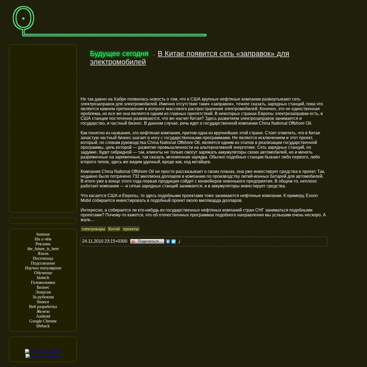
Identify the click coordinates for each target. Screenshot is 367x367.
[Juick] (179, 241)
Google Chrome (43, 321)
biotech (43, 277)
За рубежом (43, 297)
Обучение (43, 272)
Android (43, 316)
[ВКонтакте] (168, 241)
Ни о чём (43, 239)
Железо (43, 311)
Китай (114, 229)
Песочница (43, 258)
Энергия (43, 292)
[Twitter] (174, 241)
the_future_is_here (43, 248)
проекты (131, 229)
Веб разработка (43, 306)
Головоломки (43, 282)
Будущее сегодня (119, 54)
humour (43, 234)
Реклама (43, 244)
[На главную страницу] (109, 39)
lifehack (43, 326)
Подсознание (43, 263)
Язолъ (43, 253)
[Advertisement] (42, 127)
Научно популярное (43, 268)
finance (43, 301)
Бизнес (43, 287)
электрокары (93, 229)
